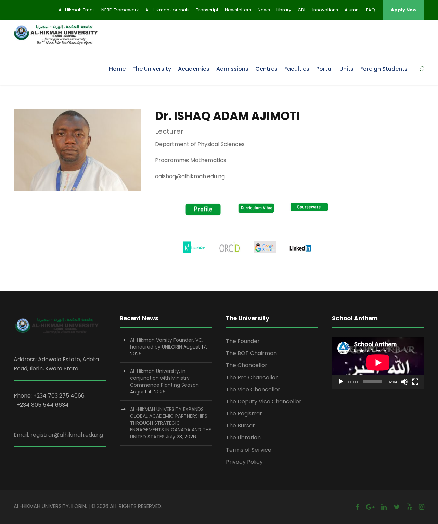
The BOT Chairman (251, 353)
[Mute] (404, 381)
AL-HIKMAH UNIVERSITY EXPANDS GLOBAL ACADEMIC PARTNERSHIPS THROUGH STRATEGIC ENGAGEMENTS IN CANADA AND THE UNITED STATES (170, 423)
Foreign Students (384, 69)
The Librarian (243, 437)
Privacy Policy (244, 462)
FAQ (370, 10)
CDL (302, 10)
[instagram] (421, 507)
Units (346, 69)
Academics (193, 69)
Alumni (352, 10)
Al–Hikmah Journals (167, 10)
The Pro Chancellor (252, 377)
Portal (324, 69)
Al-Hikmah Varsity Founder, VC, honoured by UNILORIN (166, 343)
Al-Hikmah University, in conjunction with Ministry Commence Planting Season (164, 378)
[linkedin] (384, 507)
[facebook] (357, 507)
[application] (378, 363)
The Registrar (244, 413)
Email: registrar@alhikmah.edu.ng (58, 435)
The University (151, 69)
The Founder (243, 341)
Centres (266, 69)
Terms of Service (248, 450)
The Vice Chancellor (253, 389)
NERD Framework (120, 10)
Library (283, 10)
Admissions (232, 69)
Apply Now (403, 10)
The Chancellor (246, 365)
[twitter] (397, 507)
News (264, 10)
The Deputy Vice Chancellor (263, 401)
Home (117, 69)
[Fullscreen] (415, 381)
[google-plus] (370, 507)
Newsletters (238, 10)
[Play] (340, 381)
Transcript (207, 10)
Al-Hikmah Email (77, 10)
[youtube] (409, 507)
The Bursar (240, 425)
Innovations (325, 10)
